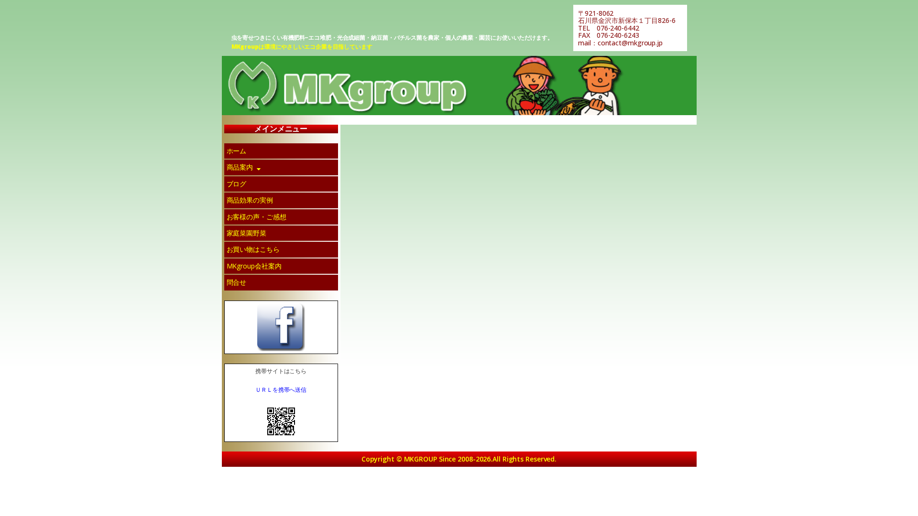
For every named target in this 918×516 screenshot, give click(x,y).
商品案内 (240, 167)
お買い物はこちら (253, 249)
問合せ (237, 282)
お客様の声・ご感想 (256, 216)
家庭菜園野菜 (246, 232)
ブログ (237, 183)
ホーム (237, 150)
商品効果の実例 (250, 199)
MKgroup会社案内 (254, 265)
